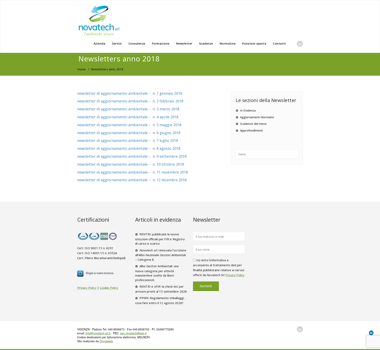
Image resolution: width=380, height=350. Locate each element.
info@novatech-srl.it (98, 333)
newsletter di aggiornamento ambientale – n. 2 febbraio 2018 (130, 101)
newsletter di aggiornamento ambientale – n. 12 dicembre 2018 (132, 179)
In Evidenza (248, 110)
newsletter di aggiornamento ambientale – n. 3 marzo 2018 (128, 109)
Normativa (228, 43)
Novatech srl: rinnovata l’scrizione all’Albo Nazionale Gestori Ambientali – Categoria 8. (160, 254)
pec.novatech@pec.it (133, 333)
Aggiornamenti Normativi (257, 117)
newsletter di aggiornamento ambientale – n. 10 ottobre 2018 (130, 164)
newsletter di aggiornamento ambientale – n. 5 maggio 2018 (129, 124)
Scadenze (206, 43)
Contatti (279, 43)
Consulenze (136, 43)
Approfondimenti (251, 130)
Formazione (160, 43)
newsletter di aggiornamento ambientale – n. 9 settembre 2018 (132, 156)
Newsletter (184, 43)
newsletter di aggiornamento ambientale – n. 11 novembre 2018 (132, 172)
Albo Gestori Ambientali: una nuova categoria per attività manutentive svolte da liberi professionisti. (157, 273)
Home (81, 69)
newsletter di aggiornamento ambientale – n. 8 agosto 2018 (128, 148)
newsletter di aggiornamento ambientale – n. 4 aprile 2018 (127, 116)
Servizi (117, 43)
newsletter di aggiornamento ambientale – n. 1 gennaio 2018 (129, 93)
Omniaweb (106, 341)
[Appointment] (99, 20)
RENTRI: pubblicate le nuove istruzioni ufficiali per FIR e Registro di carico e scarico (160, 238)
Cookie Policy (109, 288)
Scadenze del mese (253, 124)
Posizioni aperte (254, 43)
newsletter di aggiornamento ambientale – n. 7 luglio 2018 (127, 140)
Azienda (99, 43)
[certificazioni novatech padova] (97, 236)
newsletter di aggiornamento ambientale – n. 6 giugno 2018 (128, 132)
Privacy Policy (86, 288)
